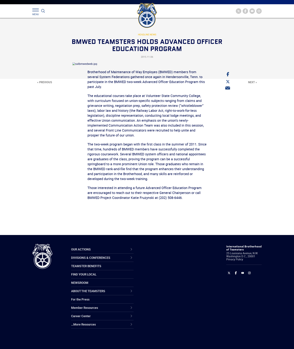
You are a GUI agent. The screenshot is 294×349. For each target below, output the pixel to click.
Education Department (160, 269)
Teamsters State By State (162, 261)
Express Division (156, 310)
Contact (150, 261)
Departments (154, 285)
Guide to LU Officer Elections (164, 302)
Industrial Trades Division (162, 343)
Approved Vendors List (160, 294)
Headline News (147, 34)
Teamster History (157, 277)
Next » (252, 82)
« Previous (44, 82)
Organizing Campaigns (160, 261)
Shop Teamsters (156, 277)
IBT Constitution (156, 294)
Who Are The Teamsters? (162, 261)
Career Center (157, 249)
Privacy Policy (234, 259)
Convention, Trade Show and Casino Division (169, 302)
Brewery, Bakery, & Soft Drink (165, 277)
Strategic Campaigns (159, 269)
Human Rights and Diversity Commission (164, 334)
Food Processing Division (162, 318)
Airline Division (155, 261)
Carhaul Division (156, 294)
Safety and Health (157, 277)
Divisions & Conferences (165, 249)
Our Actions (155, 249)
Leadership (153, 269)
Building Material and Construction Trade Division (168, 285)
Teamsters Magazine (159, 269)
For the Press (80, 299)
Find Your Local (83, 274)
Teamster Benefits (86, 266)
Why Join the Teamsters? (162, 261)
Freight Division (155, 326)
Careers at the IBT (157, 269)
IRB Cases (152, 302)
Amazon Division (156, 269)
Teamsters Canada (158, 285)
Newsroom (79, 283)
